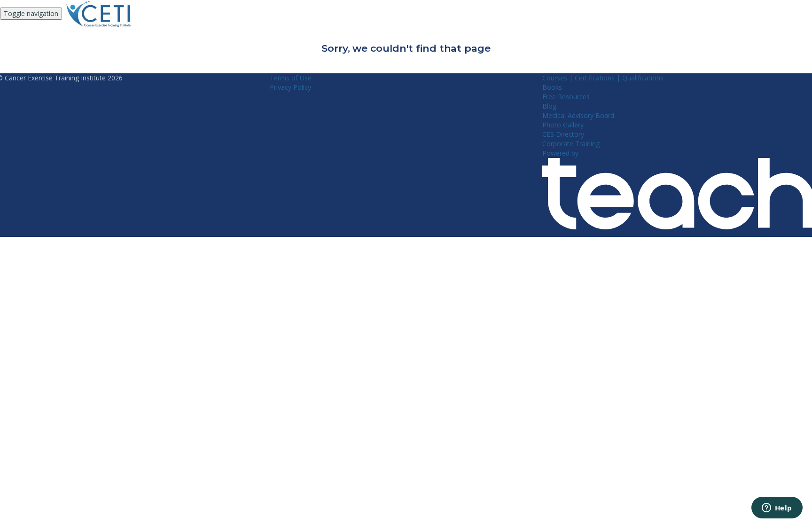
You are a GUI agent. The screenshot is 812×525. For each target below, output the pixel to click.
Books (552, 87)
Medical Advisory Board (578, 115)
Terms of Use (291, 77)
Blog (549, 106)
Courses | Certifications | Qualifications (603, 77)
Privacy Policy (290, 87)
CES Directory (563, 134)
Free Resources (566, 96)
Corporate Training (571, 143)
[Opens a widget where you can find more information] (777, 508)
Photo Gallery (563, 124)
